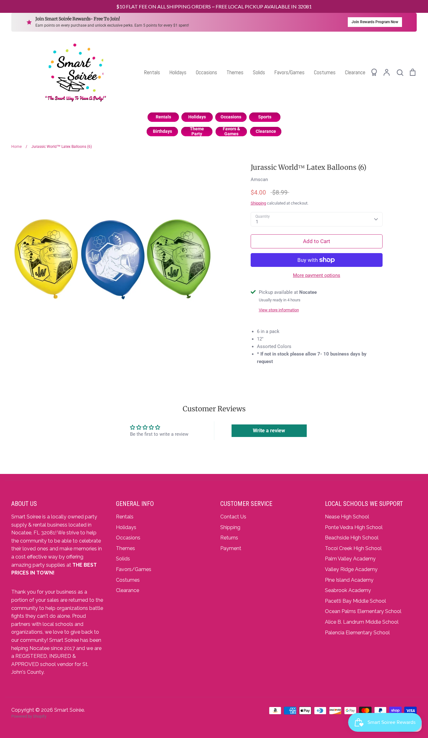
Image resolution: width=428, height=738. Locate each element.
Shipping (258, 203)
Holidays (178, 72)
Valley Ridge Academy (351, 569)
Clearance (355, 72)
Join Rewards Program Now (375, 22)
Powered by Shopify (28, 716)
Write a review (269, 431)
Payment (230, 548)
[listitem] (163, 117)
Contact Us (233, 517)
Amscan (259, 179)
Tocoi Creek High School (353, 548)
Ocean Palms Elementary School (363, 611)
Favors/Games (289, 72)
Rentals (152, 72)
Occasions (206, 72)
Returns (229, 538)
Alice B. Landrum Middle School (362, 622)
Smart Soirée (69, 710)
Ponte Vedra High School (354, 527)
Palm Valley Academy (350, 559)
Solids (259, 72)
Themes (235, 72)
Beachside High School (351, 538)
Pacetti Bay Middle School (355, 601)
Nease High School (347, 517)
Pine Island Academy (349, 580)
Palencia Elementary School (357, 633)
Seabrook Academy (348, 590)
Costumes (325, 72)
